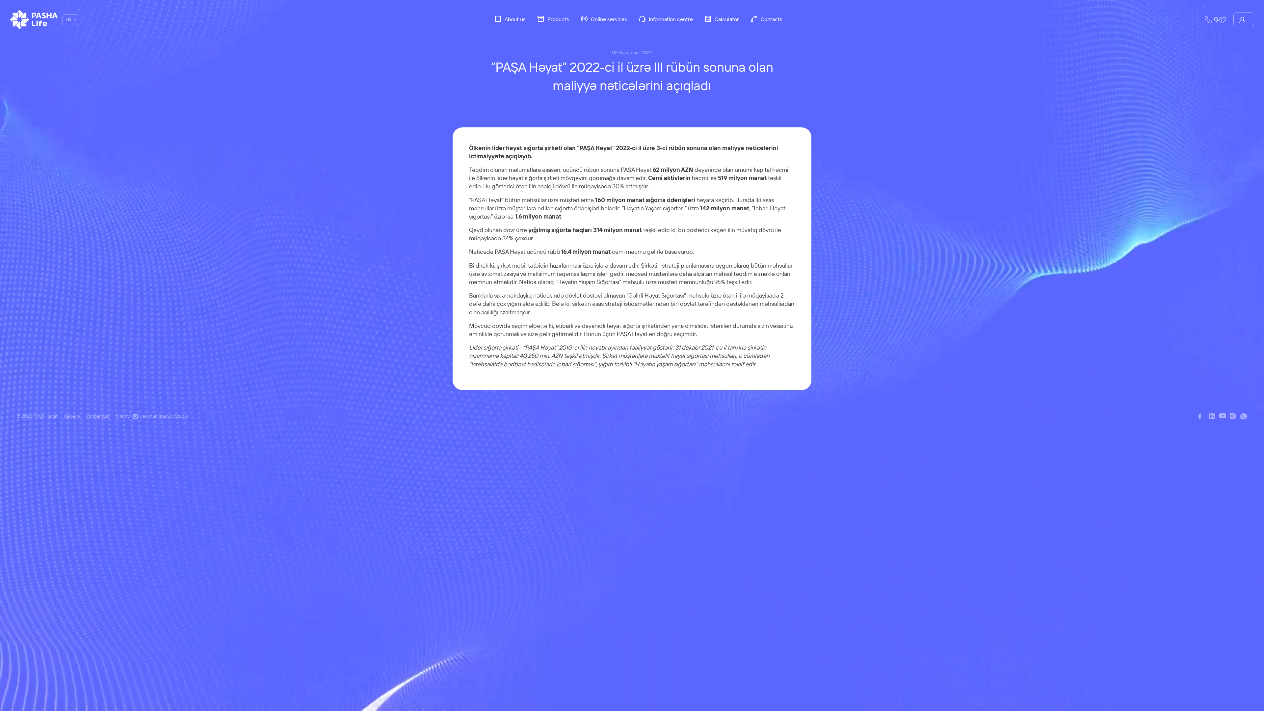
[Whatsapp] (1244, 416)
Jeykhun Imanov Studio (164, 416)
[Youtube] (1222, 416)
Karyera (72, 416)
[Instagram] (1233, 416)
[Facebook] (1201, 416)
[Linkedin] (1212, 416)
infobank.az (97, 416)
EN (68, 19)
